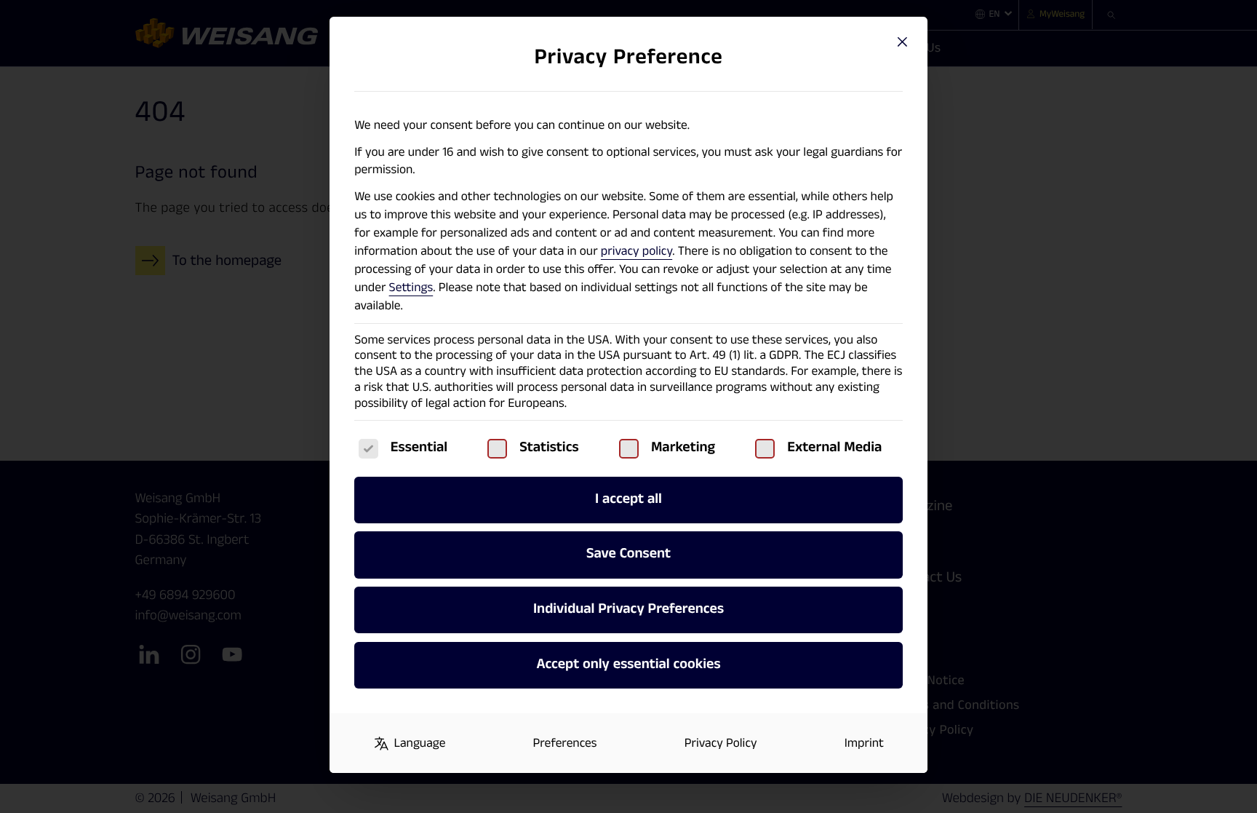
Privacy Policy (721, 743)
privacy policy (636, 251)
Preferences (565, 743)
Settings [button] (411, 288)
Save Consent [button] (628, 554)
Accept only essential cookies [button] (628, 664)
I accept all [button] (628, 499)
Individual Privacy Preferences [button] (628, 609)
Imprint (864, 743)
